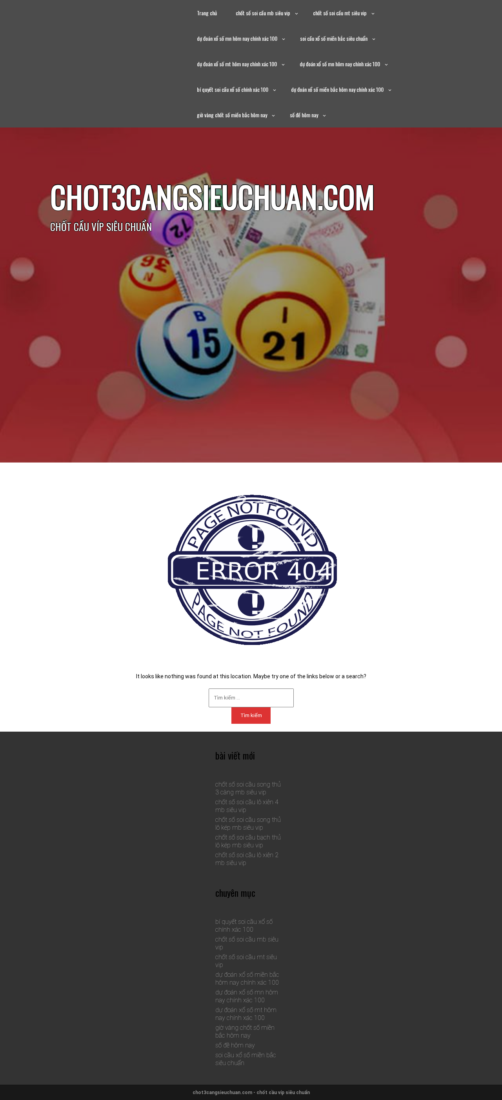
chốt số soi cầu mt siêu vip (340, 13)
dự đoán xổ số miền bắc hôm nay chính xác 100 (337, 89)
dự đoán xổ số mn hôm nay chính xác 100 (237, 38)
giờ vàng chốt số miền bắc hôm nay (232, 115)
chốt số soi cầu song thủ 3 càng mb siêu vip (248, 788)
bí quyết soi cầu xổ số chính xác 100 (232, 89)
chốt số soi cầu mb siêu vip (263, 13)
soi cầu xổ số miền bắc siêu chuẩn (333, 38)
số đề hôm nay (304, 115)
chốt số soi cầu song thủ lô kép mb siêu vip (248, 823)
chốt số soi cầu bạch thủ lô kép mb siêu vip (248, 841)
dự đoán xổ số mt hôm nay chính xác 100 (237, 64)
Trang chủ (207, 13)
